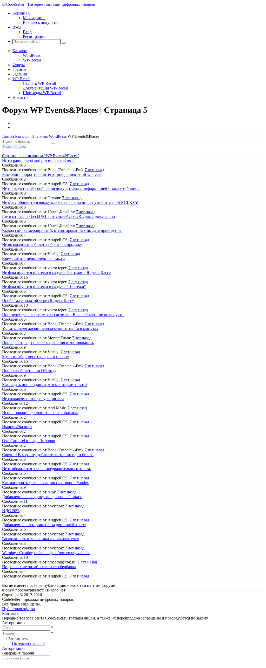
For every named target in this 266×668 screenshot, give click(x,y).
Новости (20, 97)
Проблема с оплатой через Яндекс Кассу (38, 300)
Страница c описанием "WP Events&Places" (40, 156)
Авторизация (13, 648)
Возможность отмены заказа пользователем (40, 538)
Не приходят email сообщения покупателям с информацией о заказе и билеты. (71, 188)
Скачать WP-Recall (39, 83)
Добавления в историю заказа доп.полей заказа (44, 524)
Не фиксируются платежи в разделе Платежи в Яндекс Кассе (56, 272)
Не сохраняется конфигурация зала (33, 398)
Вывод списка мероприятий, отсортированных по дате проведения (62, 230)
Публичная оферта (18, 609)
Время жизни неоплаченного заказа (33, 258)
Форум (18, 65)
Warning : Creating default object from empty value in (46, 552)
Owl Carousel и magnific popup (28, 440)
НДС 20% (10, 510)
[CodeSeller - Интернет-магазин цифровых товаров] (48, 4)
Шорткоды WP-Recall (42, 93)
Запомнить (18, 639)
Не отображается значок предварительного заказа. (46, 468)
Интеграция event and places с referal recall (39, 160)
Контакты (10, 613)
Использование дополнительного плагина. (40, 412)
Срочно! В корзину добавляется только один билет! (48, 454)
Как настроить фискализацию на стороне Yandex (45, 482)
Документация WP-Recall (45, 88)
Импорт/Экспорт (17, 426)
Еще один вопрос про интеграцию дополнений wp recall (52, 174)
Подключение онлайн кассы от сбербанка (39, 566)
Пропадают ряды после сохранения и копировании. (48, 342)
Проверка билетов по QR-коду (29, 370)
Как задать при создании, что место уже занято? (44, 384)
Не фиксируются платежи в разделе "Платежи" (44, 286)
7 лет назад (94, 170)
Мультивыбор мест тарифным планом (35, 356)
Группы (19, 69)
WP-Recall (32, 60)
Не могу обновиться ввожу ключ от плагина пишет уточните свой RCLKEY (70, 202)
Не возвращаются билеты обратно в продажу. (42, 244)
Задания (19, 74)
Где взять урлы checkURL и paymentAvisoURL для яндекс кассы (58, 216)
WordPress (32, 55)
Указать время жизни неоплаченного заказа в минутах (50, 328)
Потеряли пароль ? (28, 643)
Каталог (19, 51)
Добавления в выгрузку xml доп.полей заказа (42, 496)
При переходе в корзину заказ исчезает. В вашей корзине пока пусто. (63, 314)
